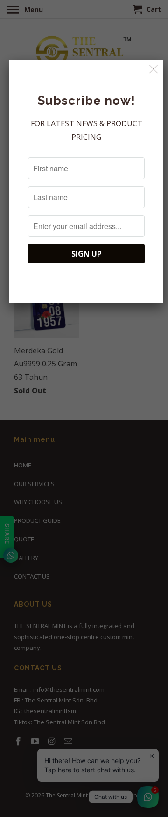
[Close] (154, 69)
